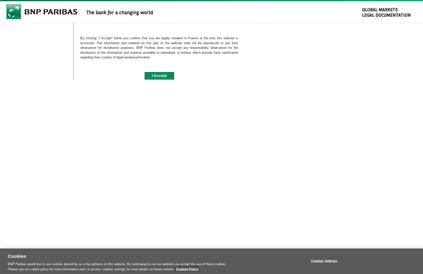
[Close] (415, 261)
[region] (211, 261)
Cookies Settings (324, 261)
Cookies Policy (187, 269)
